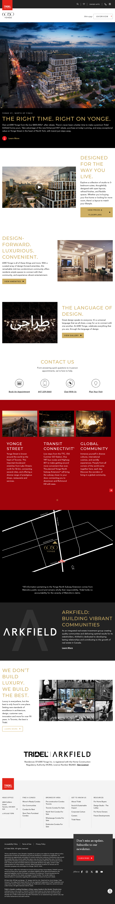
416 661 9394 (9, 813)
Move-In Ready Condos (31, 801)
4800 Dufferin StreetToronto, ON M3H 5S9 (8, 805)
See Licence (82, 764)
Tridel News (75, 819)
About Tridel (76, 801)
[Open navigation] (110, 4)
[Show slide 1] (57, 500)
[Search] (78, 4)
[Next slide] (111, 490)
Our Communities (29, 805)
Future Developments (102, 816)
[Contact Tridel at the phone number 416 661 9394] (105, 4)
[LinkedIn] (97, 872)
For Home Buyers (100, 801)
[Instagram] (87, 872)
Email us (5, 817)
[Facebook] (82, 872)
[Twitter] (92, 872)
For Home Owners (100, 812)
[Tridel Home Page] (6, 4)
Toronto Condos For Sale (55, 808)
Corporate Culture (78, 812)
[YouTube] (102, 872)
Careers (74, 816)
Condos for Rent (29, 809)
